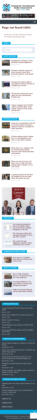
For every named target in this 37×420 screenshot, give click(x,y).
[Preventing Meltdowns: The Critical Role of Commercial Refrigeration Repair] (8, 284)
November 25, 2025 (8, 347)
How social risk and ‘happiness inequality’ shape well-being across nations (22, 242)
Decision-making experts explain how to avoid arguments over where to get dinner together (22, 138)
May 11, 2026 (16, 76)
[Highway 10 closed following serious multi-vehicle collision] (8, 292)
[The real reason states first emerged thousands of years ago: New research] (8, 235)
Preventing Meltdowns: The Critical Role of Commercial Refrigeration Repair (22, 283)
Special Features (10, 268)
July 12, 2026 (16, 64)
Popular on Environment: (13, 339)
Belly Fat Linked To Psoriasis (11, 320)
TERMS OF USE (7, 403)
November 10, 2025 (8, 394)
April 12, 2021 (16, 130)
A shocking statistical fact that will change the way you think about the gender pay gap (22, 176)
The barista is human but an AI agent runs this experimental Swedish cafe (22, 95)
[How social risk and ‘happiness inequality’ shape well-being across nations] (8, 243)
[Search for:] (18, 50)
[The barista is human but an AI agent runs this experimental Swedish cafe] (6, 96)
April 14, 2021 (16, 155)
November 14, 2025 (8, 387)
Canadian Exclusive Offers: (14, 251)
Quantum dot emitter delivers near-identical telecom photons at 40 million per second (23, 83)
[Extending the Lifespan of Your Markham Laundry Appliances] (6, 63)
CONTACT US (6, 399)
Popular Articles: (10, 304)
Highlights (7, 218)
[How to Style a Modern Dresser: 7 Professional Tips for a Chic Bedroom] (8, 276)
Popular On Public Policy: (14, 379)
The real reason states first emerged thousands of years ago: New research (22, 235)
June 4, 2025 (6, 312)
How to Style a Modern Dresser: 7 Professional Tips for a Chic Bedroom (22, 275)
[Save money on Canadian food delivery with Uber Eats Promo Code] (8, 260)
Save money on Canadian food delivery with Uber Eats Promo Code (22, 259)
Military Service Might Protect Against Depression (17, 315)
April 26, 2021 (16, 169)
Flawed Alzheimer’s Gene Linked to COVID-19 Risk (17, 325)
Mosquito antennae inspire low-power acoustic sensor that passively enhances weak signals (22, 72)
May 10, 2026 (16, 112)
